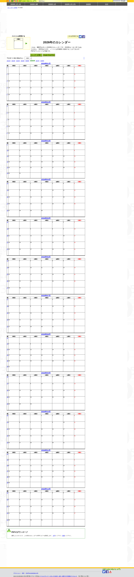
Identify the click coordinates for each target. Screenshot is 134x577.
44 (7, 442)
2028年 (42, 61)
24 (7, 267)
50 (7, 499)
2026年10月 (46, 412)
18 (7, 210)
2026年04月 (46, 179)
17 (7, 203)
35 (7, 361)
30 (7, 320)
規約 (23, 573)
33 (7, 349)
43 (7, 436)
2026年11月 (46, 450)
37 (7, 383)
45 (7, 460)
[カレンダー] (27, 1)
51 (7, 506)
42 (7, 429)
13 (7, 167)
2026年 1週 (34, 4)
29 (7, 313)
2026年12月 (46, 489)
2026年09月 (46, 373)
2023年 (18, 61)
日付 (106, 4)
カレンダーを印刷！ (36, 55)
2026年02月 (46, 102)
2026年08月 (46, 334)
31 (7, 326)
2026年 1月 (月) (70, 4)
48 (7, 477)
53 (7, 520)
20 (7, 235)
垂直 (63, 535)
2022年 (13, 61)
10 (7, 150)
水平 (54, 535)
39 (7, 397)
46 (7, 465)
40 (7, 404)
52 (7, 513)
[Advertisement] (46, 22)
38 (7, 390)
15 (7, 190)
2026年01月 (46, 63)
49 (7, 482)
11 (7, 156)
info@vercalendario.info (32, 573)
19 (7, 229)
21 (7, 242)
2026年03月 (46, 141)
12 (7, 162)
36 (7, 366)
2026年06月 (46, 257)
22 (7, 249)
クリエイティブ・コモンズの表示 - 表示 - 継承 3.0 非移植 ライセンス (58, 576)
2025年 (27, 61)
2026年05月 (46, 218)
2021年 (9, 61)
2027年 (37, 61)
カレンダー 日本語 (12, 7)
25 (7, 274)
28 (7, 306)
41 (7, 422)
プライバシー (17, 573)
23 (7, 260)
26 (7, 281)
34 (7, 355)
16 (7, 197)
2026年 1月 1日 (15, 4)
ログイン (42, 1)
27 (7, 288)
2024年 (23, 61)
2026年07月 (46, 296)
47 (7, 471)
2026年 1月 (52, 4)
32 (7, 344)
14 (7, 173)
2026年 (88, 4)
